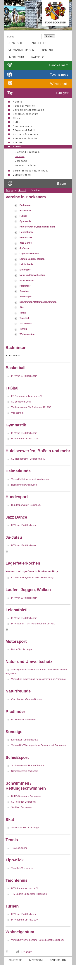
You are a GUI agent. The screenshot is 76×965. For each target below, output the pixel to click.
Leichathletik (26, 264)
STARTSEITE (16, 43)
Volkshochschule (25, 165)
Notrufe (17, 101)
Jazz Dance (26, 243)
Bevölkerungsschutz (25, 114)
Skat (22, 307)
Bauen (63, 183)
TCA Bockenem (19, 848)
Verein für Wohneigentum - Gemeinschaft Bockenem (37, 940)
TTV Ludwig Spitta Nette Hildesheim (29, 894)
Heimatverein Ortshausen (24, 484)
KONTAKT (47, 50)
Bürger (62, 93)
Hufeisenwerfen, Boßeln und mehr (37, 226)
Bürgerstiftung (22, 175)
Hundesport (26, 237)
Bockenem (59, 65)
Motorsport (25, 269)
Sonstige (24, 291)
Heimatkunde (27, 232)
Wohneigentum (27, 334)
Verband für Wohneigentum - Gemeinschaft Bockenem (38, 745)
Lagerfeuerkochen (29, 253)
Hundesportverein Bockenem (26, 505)
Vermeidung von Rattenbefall (31, 170)
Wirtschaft (59, 84)
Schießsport (26, 296)
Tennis (23, 312)
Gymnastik (25, 221)
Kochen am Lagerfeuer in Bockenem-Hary (32, 577)
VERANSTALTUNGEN (21, 50)
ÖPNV (16, 118)
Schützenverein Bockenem (24, 771)
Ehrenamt (21, 161)
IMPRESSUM (16, 57)
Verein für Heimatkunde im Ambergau (30, 479)
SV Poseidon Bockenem (23, 802)
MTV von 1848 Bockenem (24, 376)
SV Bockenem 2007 (21, 401)
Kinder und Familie (25, 138)
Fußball (23, 216)
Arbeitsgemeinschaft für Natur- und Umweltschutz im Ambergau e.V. (37, 671)
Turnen (23, 329)
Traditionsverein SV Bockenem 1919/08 (31, 407)
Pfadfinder (25, 286)
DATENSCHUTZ (58, 960)
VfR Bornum (17, 413)
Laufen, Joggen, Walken (32, 259)
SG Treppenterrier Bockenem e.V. (28, 459)
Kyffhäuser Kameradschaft (24, 739)
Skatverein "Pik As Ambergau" (26, 827)
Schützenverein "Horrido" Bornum (28, 765)
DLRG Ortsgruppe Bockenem (26, 796)
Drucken (26, 952)
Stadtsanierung (22, 126)
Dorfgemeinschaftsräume (28, 110)
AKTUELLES (39, 43)
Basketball (25, 210)
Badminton (25, 205)
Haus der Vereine (24, 106)
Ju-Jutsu (24, 248)
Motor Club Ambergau (22, 649)
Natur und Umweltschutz (32, 275)
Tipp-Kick (25, 318)
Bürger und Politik (24, 130)
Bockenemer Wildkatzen (23, 719)
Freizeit (18, 146)
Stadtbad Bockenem (27, 152)
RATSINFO (37, 57)
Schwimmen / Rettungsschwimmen (38, 302)
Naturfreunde (27, 280)
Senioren (18, 142)
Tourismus (59, 74)
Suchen (49, 36)
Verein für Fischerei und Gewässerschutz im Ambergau (38, 679)
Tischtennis (26, 323)
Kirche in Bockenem (25, 134)
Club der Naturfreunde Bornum (26, 699)
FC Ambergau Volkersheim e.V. (26, 396)
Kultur (16, 122)
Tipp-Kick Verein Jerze (22, 868)
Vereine (20, 156)
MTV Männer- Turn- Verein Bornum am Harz (33, 623)
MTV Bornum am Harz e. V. (24, 438)
